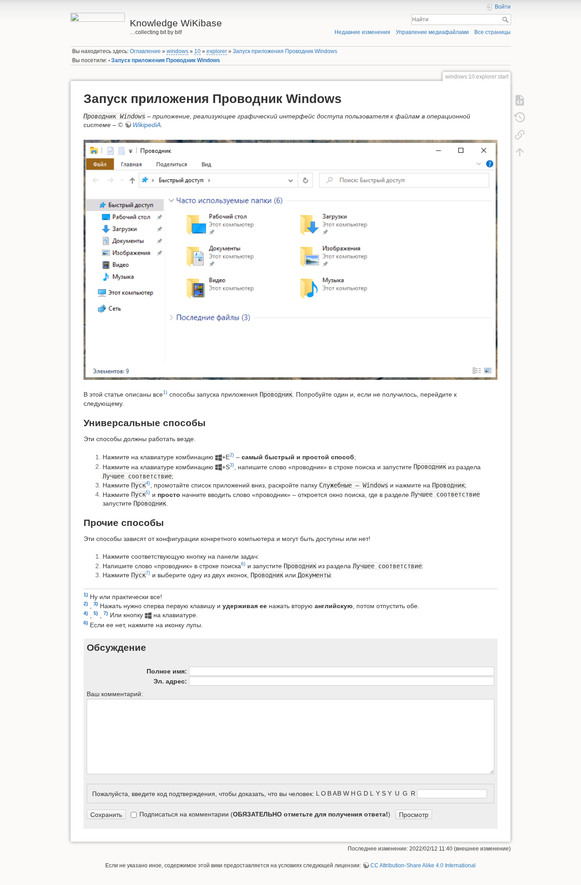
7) (148, 572)
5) (148, 492)
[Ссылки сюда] (519, 134)
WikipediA (147, 124)
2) (232, 454)
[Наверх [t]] (519, 151)
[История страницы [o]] (519, 117)
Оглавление (145, 51)
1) (165, 392)
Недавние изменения (362, 32)
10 (197, 51)
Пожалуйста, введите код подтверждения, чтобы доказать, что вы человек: (203, 793)
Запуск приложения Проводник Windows (285, 51)
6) (243, 563)
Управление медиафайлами (432, 32)
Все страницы (492, 32)
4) (148, 483)
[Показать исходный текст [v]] (519, 99)
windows (177, 51)
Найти (506, 19)
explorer (217, 51)
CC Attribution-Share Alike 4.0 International (423, 865)
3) (232, 464)
